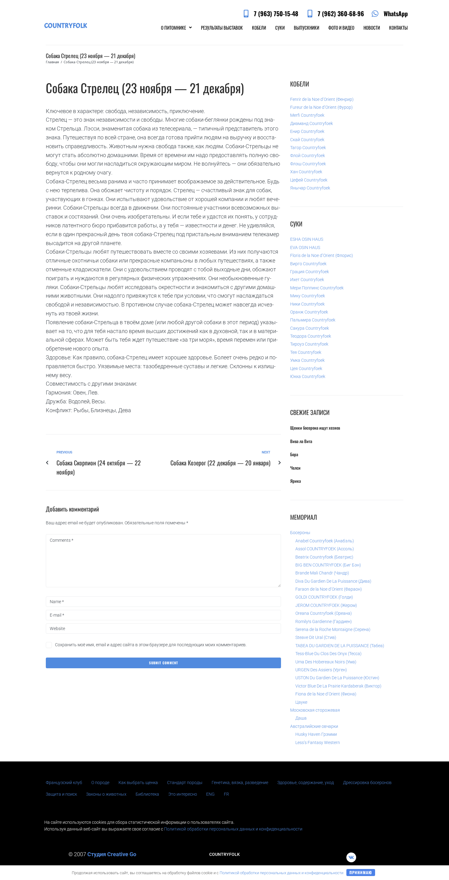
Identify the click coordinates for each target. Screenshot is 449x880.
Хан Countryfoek (306, 171)
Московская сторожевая (315, 710)
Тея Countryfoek (305, 352)
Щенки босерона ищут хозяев (315, 427)
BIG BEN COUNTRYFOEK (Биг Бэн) (328, 565)
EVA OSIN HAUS (305, 247)
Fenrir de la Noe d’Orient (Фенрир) (322, 99)
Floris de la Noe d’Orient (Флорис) (321, 255)
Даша (301, 718)
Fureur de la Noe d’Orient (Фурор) (321, 107)
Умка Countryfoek (307, 360)
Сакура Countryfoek (309, 328)
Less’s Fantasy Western (317, 742)
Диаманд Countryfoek (311, 123)
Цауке (301, 702)
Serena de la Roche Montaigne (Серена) (333, 629)
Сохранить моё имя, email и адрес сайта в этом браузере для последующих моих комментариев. (150, 644)
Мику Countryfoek (307, 295)
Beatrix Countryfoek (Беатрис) (324, 557)
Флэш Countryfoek (308, 163)
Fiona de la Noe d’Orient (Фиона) (325, 693)
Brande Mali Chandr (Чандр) (322, 572)
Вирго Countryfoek (308, 263)
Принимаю (360, 872)
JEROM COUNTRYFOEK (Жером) (326, 605)
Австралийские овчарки (314, 726)
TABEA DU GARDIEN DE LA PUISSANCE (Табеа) (339, 645)
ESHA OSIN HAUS (306, 239)
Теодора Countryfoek (310, 336)
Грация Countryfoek (309, 271)
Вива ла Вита (301, 441)
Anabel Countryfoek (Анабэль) (324, 540)
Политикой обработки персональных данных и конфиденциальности (233, 829)
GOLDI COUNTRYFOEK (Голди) (324, 597)
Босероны (300, 532)
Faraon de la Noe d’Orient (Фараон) (328, 589)
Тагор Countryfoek (308, 147)
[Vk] (351, 857)
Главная (52, 62)
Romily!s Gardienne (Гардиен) (323, 621)
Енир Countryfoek (307, 131)
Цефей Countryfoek (308, 180)
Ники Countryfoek (307, 304)
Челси (295, 467)
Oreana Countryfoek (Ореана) (323, 613)
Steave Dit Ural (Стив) (315, 637)
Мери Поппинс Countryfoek (317, 287)
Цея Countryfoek (306, 368)
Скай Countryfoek (307, 139)
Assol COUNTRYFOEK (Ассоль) (324, 548)
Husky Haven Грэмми (316, 734)
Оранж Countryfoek (309, 312)
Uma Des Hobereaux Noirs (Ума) (325, 661)
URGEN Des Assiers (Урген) (321, 669)
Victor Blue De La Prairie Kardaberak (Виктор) (338, 686)
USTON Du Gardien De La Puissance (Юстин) (337, 677)
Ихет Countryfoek (307, 279)
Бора (294, 454)
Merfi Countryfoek (307, 115)
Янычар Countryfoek (310, 187)
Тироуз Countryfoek (309, 344)
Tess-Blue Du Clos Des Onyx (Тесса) (328, 653)
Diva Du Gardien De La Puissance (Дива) (333, 581)
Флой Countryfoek (307, 155)
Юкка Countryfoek (307, 376)
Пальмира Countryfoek (312, 319)
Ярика (295, 481)
